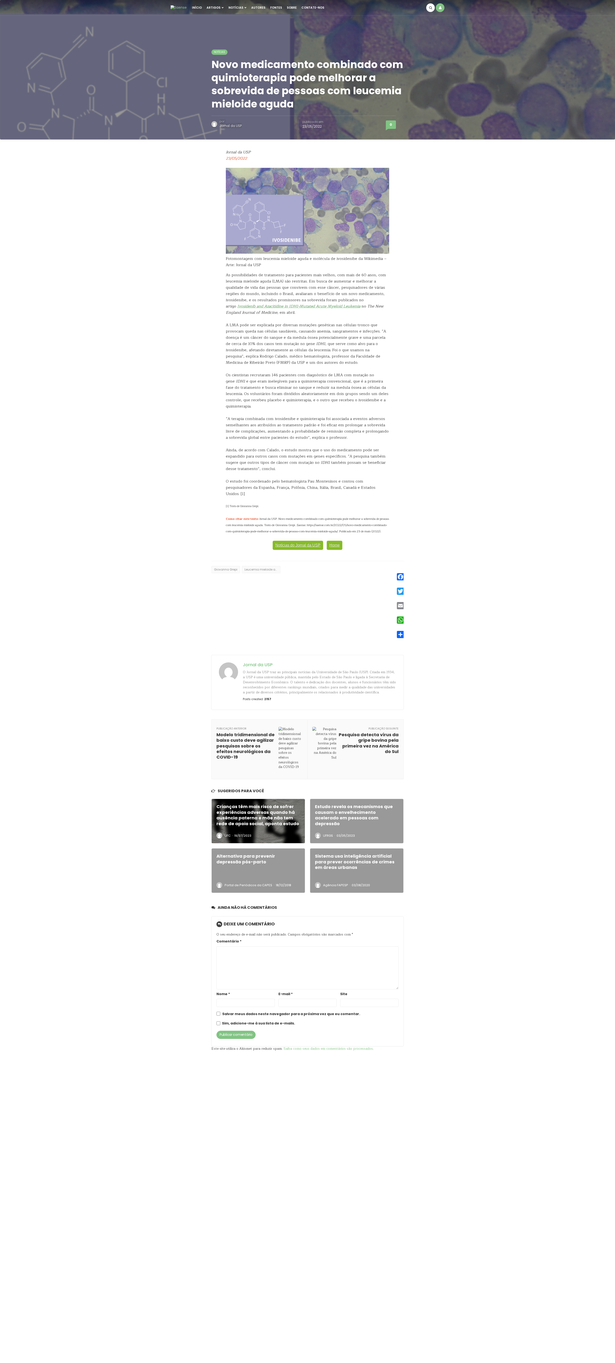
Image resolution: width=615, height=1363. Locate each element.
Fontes (276, 8)
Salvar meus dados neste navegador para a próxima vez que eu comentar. (291, 1014)
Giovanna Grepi (225, 569)
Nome (223, 994)
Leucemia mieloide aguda (262, 569)
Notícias (235, 8)
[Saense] (179, 7)
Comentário (228, 941)
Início (197, 8)
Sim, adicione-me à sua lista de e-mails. (258, 1023)
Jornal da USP (231, 125)
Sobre (292, 8)
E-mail (285, 994)
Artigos (214, 8)
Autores (258, 8)
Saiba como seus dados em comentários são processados (328, 1048)
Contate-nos (312, 8)
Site (343, 994)
